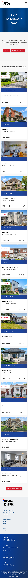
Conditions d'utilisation (15, 573)
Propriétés (5, 508)
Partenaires (5, 514)
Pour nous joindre (17, 50)
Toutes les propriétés (14, 488)
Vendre (4, 521)
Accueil (7, 50)
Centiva (17, 576)
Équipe (4, 523)
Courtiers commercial (8, 510)
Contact (5, 530)
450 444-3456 (8, 550)
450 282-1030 (8, 567)
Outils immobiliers (7, 519)
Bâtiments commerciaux (8, 512)
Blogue (4, 528)
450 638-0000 (8, 558)
